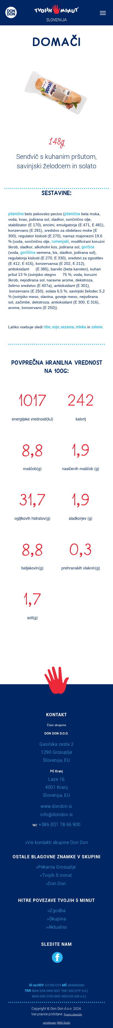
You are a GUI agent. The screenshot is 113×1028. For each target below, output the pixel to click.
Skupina (57, 919)
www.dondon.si (56, 806)
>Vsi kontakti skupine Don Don (56, 842)
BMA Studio (63, 1022)
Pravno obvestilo (73, 1014)
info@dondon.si (56, 814)
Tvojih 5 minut (57, 875)
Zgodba (58, 910)
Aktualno (58, 927)
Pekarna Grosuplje (57, 867)
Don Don (57, 883)
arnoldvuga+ (49, 1022)
